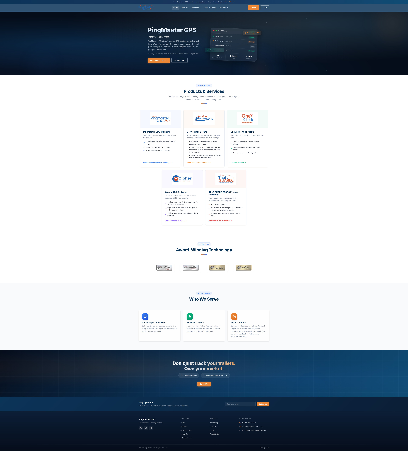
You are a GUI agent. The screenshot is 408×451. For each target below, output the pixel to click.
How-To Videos (210, 8)
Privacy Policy (264, 448)
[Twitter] (146, 428)
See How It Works (237, 163)
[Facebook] (141, 428)
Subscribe (263, 404)
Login (265, 8)
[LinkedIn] (151, 428)
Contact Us (224, 8)
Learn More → (230, 2)
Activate (253, 8)
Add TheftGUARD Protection (219, 221)
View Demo (181, 60)
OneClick (213, 426)
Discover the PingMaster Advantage (156, 163)
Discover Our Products (158, 60)
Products (185, 8)
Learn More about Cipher (174, 221)
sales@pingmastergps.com (216, 375)
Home (175, 8)
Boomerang (214, 423)
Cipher (212, 430)
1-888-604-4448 (190, 375)
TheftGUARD (214, 434)
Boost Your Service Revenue (197, 163)
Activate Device (186, 438)
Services (195, 8)
